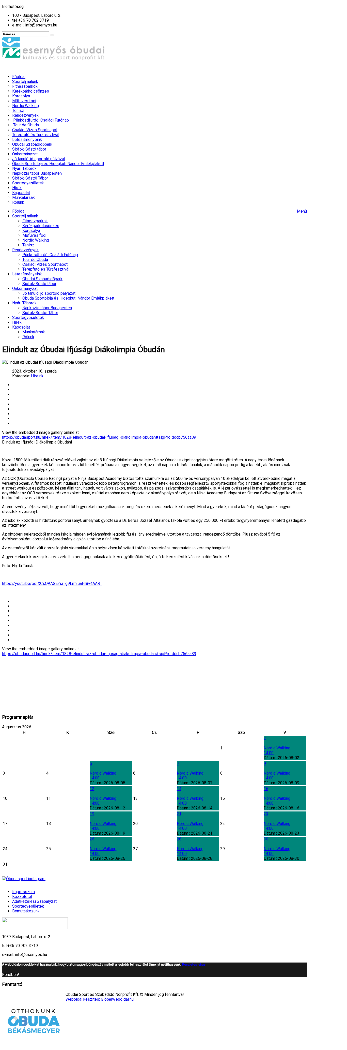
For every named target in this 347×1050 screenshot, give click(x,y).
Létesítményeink (27, 274)
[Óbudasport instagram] (154, 878)
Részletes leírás (194, 964)
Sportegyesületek (28, 317)
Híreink (37, 376)
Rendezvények (25, 249)
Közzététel (22, 896)
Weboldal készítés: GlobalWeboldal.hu (100, 999)
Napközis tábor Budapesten (47, 307)
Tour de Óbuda (35, 259)
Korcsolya (31, 230)
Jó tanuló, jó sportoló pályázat (48, 293)
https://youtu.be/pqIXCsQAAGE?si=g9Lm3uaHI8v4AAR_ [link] (52, 583)
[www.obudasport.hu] (54, 67)
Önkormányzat (25, 288)
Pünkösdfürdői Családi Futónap (50, 254)
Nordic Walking (35, 240)
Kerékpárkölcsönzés (40, 225)
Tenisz (28, 245)
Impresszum (23, 891)
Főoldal (18, 211)
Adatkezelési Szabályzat (34, 901)
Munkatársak (33, 332)
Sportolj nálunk (25, 216)
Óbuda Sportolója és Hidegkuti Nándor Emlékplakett (68, 298)
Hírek (17, 322)
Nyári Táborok (24, 303)
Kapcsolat (21, 327)
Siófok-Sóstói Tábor (40, 312)
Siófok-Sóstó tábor (39, 283)
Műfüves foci (34, 235)
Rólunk (28, 336)
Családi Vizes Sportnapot (45, 264)
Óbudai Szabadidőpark (42, 278)
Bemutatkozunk (26, 911)
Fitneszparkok (35, 220)
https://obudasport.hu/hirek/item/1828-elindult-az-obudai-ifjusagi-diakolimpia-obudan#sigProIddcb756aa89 (99, 437)
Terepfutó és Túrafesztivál (45, 269)
